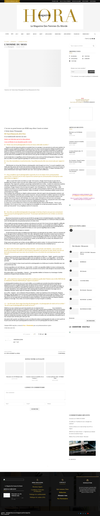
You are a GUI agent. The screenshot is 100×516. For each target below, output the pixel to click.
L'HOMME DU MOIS (22, 41)
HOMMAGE (83, 261)
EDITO (12, 33)
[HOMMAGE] (74, 264)
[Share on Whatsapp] (43, 334)
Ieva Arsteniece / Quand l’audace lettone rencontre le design (77, 161)
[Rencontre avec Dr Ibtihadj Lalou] (14, 368)
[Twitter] (87, 38)
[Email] (94, 38)
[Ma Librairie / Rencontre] (74, 292)
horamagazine (11, 46)
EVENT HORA (93, 1)
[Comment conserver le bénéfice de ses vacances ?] (34, 368)
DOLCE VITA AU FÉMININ (65, 1)
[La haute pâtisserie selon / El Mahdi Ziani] (55, 368)
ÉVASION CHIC (55, 1)
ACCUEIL (7, 33)
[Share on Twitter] (40, 334)
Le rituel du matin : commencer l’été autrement (76, 170)
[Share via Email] (45, 334)
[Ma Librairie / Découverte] (82, 239)
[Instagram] (88, 38)
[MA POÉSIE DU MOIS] (74, 311)
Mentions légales (37, 487)
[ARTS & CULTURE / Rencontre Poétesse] (74, 255)
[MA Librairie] (74, 274)
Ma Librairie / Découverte (80, 246)
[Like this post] (36, 334)
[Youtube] (92, 38)
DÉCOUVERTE (85, 1)
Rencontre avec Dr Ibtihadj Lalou (14, 376)
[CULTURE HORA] (74, 283)
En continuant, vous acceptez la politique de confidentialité (85, 76)
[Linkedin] (90, 38)
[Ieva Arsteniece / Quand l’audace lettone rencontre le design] (91, 163)
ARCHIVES (73, 459)
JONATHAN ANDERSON (89, 102)
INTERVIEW (13, 41)
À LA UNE (6, 41)
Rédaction (62, 492)
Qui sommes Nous (62, 489)
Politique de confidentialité (37, 494)
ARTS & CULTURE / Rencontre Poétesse (87, 253)
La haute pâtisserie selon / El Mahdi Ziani (76, 151)
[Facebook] (85, 38)
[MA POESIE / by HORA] (74, 302)
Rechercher (71, 318)
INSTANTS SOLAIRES (76, 1)
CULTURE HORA (84, 280)
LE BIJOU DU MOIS (80, 418)
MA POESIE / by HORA (86, 299)
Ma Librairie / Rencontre (86, 290)
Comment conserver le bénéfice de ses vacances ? (76, 142)
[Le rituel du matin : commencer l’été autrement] (91, 172)
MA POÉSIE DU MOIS (85, 309)
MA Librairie (83, 271)
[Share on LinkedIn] (42, 334)
